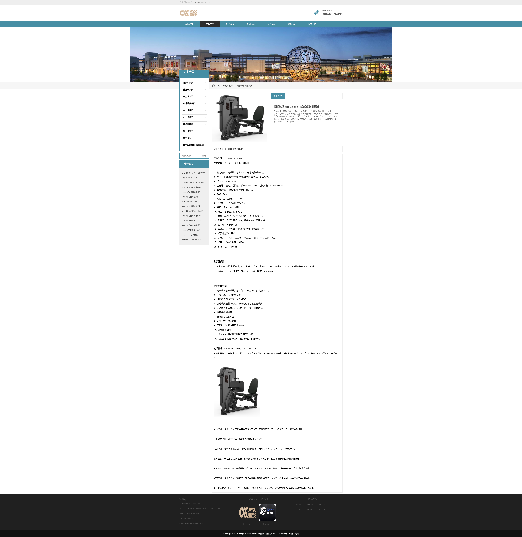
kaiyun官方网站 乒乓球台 (191, 225)
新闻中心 (251, 24)
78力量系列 (188, 131)
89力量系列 (188, 110)
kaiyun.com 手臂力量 (190, 235)
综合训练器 (188, 124)
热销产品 (210, 24)
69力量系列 (188, 117)
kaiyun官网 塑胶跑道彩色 (191, 206)
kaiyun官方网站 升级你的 (191, 216)
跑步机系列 (188, 82)
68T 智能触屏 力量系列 (242, 86)
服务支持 (312, 24)
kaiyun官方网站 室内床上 (191, 197)
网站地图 (295, 534)
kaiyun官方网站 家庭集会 (191, 221)
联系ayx (291, 24)
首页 (219, 86)
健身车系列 (188, 89)
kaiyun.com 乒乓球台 (190, 178)
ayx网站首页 (189, 24)
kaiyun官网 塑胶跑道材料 (191, 192)
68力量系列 (188, 96)
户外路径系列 (189, 103)
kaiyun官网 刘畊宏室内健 (191, 187)
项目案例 (230, 24)
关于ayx (271, 24)
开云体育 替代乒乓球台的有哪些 (193, 173)
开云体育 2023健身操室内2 (192, 240)
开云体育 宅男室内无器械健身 (193, 183)
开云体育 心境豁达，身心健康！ (193, 211)
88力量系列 (188, 138)
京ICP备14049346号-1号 (280, 534)
